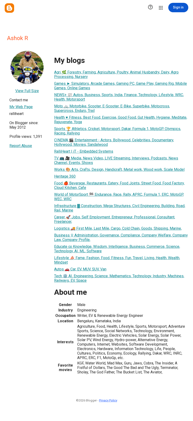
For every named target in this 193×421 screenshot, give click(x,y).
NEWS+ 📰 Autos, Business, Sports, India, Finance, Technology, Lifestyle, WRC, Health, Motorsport (119, 97)
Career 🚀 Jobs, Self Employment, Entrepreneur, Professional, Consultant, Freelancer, (114, 219)
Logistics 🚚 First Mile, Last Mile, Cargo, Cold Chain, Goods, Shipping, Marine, (118, 228)
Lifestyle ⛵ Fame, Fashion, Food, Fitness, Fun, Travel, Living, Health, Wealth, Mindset (117, 260)
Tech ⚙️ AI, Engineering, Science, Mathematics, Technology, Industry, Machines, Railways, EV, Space (119, 278)
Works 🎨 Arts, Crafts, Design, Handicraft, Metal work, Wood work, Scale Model (119, 169)
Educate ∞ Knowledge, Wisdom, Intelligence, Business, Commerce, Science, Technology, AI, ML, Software (117, 248)
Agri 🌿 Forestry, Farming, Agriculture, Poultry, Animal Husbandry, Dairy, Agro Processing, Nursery (116, 74)
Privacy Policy (108, 400)
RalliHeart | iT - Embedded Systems (83, 151)
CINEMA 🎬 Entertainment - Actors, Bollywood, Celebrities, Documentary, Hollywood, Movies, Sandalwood (114, 142)
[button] (150, 7)
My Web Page (21, 107)
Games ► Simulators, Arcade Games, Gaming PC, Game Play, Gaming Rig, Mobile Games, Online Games (120, 85)
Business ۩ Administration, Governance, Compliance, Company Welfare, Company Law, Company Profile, (121, 237)
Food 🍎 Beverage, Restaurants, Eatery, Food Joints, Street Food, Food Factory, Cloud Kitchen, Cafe (119, 185)
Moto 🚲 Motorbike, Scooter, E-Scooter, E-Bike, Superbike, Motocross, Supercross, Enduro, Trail (112, 108)
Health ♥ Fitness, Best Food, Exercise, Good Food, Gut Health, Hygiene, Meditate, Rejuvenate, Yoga (120, 119)
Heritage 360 (65, 176)
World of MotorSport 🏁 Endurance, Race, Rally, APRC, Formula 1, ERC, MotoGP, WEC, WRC (119, 196)
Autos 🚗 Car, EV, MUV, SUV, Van (80, 269)
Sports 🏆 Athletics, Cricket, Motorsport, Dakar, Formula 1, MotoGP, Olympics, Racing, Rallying (117, 131)
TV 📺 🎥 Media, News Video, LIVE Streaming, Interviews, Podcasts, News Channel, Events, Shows (116, 160)
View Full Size (27, 91)
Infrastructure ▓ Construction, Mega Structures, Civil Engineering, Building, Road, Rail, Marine (119, 208)
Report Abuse (20, 145)
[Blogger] (9, 8)
